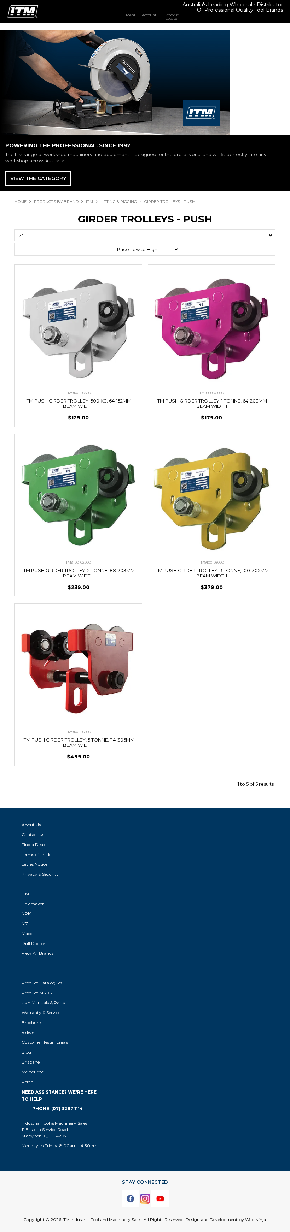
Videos (28, 1032)
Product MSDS (37, 992)
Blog (26, 1052)
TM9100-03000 (211, 562)
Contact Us (33, 834)
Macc (27, 933)
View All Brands (37, 953)
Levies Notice (34, 864)
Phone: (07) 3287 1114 (57, 1108)
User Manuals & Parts (43, 1002)
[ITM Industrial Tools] (23, 11)
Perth (27, 1081)
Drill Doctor (33, 943)
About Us (31, 824)
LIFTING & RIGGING (118, 201)
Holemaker (33, 903)
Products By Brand (56, 201)
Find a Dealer (35, 844)
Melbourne (33, 1072)
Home (20, 201)
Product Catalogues (42, 983)
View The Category (38, 178)
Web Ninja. (256, 1219)
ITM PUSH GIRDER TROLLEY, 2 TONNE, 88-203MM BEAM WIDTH (78, 572)
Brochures (32, 1022)
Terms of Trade (36, 854)
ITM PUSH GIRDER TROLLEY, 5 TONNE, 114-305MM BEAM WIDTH (78, 742)
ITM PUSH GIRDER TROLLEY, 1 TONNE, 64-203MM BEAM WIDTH (211, 403)
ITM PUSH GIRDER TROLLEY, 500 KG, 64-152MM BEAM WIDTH (78, 403)
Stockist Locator (172, 16)
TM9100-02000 (78, 562)
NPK (26, 913)
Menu (131, 15)
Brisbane (31, 1062)
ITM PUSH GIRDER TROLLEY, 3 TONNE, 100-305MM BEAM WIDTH (212, 572)
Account (149, 15)
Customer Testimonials (45, 1042)
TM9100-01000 (211, 393)
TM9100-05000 (78, 732)
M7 (25, 923)
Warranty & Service (41, 1012)
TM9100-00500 (78, 393)
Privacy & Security (41, 874)
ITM (89, 201)
